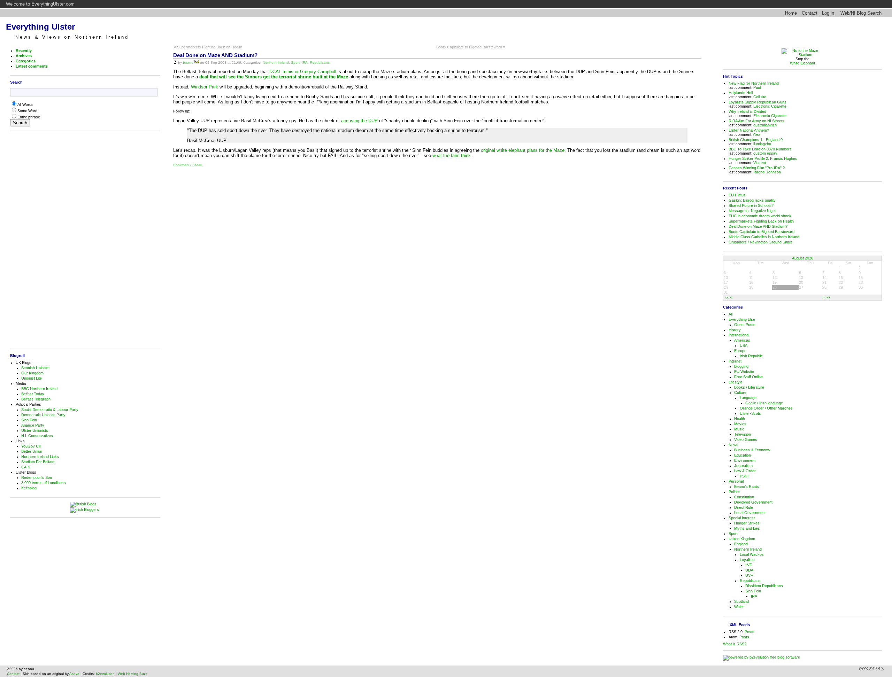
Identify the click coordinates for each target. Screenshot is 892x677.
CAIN (25, 467)
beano (188, 62)
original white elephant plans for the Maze (522, 150)
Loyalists (747, 560)
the (446, 155)
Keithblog (29, 488)
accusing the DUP (359, 120)
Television (742, 434)
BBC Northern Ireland (39, 389)
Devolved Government (753, 502)
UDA (749, 570)
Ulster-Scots (750, 413)
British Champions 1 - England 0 (756, 140)
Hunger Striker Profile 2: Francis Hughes (763, 158)
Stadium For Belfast (37, 462)
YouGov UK (31, 446)
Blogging (741, 366)
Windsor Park (204, 87)
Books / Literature (749, 387)
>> (827, 297)
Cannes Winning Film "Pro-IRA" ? (757, 168)
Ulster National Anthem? (749, 130)
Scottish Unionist (35, 368)
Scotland (741, 601)
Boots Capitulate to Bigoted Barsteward (761, 231)
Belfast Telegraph (36, 399)
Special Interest (742, 518)
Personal (736, 481)
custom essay (765, 153)
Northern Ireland (276, 62)
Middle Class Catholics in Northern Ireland (764, 237)
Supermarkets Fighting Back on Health (761, 221)
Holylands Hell (741, 93)
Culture (740, 392)
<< (727, 297)
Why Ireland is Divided (747, 111)
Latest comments (32, 66)
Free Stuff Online (748, 377)
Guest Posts (744, 324)
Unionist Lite (31, 378)
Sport (295, 62)
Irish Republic (751, 356)
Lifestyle (736, 382)
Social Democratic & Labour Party (49, 409)
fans (455, 155)
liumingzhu (762, 144)
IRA (305, 62)
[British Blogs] (85, 504)
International (739, 335)
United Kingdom (742, 539)
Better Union (31, 451)
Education (742, 455)
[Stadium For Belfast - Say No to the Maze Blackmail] (802, 55)
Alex (756, 134)
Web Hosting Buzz (132, 674)
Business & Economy (752, 450)
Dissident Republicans (764, 586)
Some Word (27, 111)
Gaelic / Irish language (764, 403)
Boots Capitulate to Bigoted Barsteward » (470, 47)
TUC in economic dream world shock (760, 216)
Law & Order (745, 471)
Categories (26, 61)
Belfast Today (32, 394)
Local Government (750, 513)
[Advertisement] (83, 239)
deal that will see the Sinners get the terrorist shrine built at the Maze (273, 76)
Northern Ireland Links (40, 456)
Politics (734, 492)
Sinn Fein (29, 420)
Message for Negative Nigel (752, 211)
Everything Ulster (40, 26)
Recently (24, 50)
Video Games (745, 439)
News (733, 445)
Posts (749, 632)
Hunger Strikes (747, 523)
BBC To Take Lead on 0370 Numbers (760, 149)
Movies (740, 424)
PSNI (744, 476)
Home (791, 13)
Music (739, 429)
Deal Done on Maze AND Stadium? (215, 55)
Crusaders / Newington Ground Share (761, 242)
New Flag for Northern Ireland (754, 83)
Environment (744, 460)
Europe (740, 351)
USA (743, 345)
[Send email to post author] (196, 62)
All (730, 314)
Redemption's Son (36, 477)
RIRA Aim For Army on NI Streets (756, 121)
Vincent (759, 163)
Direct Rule (743, 507)
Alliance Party (32, 425)
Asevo (74, 674)
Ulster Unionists (34, 430)
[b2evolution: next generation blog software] (761, 657)
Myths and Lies (747, 528)
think (466, 155)
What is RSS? (734, 644)
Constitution (744, 497)
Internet (735, 361)
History (735, 330)
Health (739, 419)
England (741, 544)
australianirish (765, 125)
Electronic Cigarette (769, 106)
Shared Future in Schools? (751, 205)
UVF (749, 575)
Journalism (743, 466)
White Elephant (802, 63)
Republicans (320, 62)
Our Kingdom (32, 373)
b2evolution (105, 674)
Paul (757, 87)
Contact (809, 13)
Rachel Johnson (767, 172)
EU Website (744, 371)
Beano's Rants (746, 486)
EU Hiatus (737, 195)
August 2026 (802, 258)
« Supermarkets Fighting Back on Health (208, 47)
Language (748, 398)
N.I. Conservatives (37, 436)
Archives (24, 56)
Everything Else (742, 319)
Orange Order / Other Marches (766, 408)
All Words (25, 104)
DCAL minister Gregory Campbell (302, 71)
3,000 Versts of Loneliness (43, 483)
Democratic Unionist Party (43, 415)
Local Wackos (752, 554)
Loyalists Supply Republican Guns (757, 102)
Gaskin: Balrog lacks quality (752, 200)
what (437, 155)
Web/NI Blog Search (861, 13)
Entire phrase (28, 117)
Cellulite (759, 97)
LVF (748, 565)
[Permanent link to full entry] (175, 62)
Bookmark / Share (187, 165)
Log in (828, 13)
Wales (739, 607)
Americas (742, 340)
